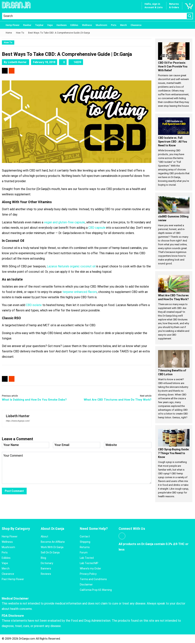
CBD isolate (34, 305)
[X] (5, 71)
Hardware (62, 25)
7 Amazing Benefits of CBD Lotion (172, 372)
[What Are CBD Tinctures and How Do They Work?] (173, 284)
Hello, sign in (152, 3)
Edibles (74, 25)
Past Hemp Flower (13, 579)
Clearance (136, 25)
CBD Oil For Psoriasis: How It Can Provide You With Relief (172, 66)
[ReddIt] (11, 71)
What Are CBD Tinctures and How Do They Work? (117, 399)
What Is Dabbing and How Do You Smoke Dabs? (34, 399)
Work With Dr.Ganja (52, 547)
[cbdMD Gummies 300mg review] (173, 205)
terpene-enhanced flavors (79, 292)
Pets (113, 25)
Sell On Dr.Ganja (50, 552)
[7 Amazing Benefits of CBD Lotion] (173, 359)
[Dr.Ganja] (16, 5)
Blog (43, 557)
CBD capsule (96, 227)
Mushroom (101, 25)
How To (20, 32)
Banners (46, 568)
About (44, 536)
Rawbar (27, 25)
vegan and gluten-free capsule (64, 222)
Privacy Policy (88, 573)
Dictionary (47, 563)
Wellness (87, 25)
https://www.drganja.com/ (18, 421)
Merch (123, 25)
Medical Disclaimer (15, 598)
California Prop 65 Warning (96, 589)
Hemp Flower (12, 25)
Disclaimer (86, 584)
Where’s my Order (90, 568)
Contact (85, 536)
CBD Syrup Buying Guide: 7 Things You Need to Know (173, 453)
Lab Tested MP (89, 563)
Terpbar (39, 25)
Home (9, 32)
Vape (50, 25)
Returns (85, 547)
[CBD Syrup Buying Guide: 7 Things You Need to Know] (173, 438)
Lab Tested (87, 557)
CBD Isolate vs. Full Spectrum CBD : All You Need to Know (172, 141)
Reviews (46, 573)
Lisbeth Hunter (17, 62)
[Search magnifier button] (190, 16)
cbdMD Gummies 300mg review (173, 218)
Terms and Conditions (93, 579)
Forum (84, 552)
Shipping (85, 541)
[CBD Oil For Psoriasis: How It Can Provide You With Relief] (173, 51)
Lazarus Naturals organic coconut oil (71, 266)
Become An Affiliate (53, 541)
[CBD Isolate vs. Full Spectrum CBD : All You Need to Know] (173, 126)
